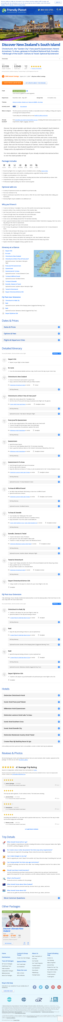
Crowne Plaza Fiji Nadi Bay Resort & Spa (20, 617)
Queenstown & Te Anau (12, 271)
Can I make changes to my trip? (17, 856)
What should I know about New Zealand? (20, 884)
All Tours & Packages (7, 963)
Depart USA (8, 251)
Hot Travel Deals (21, 964)
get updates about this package (36, 83)
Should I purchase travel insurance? (18, 870)
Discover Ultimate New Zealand (13, 930)
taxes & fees (44, 171)
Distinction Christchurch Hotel (17, 385)
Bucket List (25, 102)
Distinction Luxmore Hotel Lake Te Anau (20, 472)
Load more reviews (32, 829)
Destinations (6, 957)
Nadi (6, 303)
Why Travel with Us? (37, 956)
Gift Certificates (21, 975)
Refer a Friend (20, 973)
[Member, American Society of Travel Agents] (9, 999)
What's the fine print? (14, 878)
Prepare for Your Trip (52, 967)
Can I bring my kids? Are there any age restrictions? (23, 862)
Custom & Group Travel (22, 954)
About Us (35, 953)
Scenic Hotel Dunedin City (31, 523)
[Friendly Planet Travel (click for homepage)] (14, 10)
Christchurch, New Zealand (13, 256)
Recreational (23, 106)
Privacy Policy (21, 5)
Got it (58, 2)
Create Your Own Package (23, 958)
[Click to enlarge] (47, 263)
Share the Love (22, 970)
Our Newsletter (21, 966)
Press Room (35, 970)
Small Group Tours (6, 966)
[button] (56, 353)
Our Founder (35, 961)
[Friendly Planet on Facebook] (34, 986)
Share (57, 785)
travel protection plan (32, 1016)
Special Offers (21, 961)
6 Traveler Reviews (36, 68)
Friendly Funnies (36, 975)
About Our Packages (7, 975)
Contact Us (50, 958)
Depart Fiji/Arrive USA (11, 313)
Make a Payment (51, 962)
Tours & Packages (8, 961)
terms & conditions (11, 1017)
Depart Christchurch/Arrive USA (14, 292)
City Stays (40, 102)
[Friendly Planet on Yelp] (59, 986)
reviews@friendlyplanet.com (18, 774)
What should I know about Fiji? (16, 890)
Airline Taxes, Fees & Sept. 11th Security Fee (12, 1012)
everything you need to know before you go (26, 120)
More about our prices (20, 1013)
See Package (8, 943)
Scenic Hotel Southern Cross (17, 523)
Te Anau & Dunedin (11, 281)
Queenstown (9, 268)
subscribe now (8, 991)
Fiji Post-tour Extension (11, 297)
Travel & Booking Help (52, 954)
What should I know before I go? (17, 842)
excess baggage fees (36, 1012)
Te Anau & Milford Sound (12, 276)
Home (4, 953)
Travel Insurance (51, 974)
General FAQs (50, 965)
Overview (5, 59)
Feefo (35, 770)
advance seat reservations (48, 1012)
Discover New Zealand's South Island (17, 785)
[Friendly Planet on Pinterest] (53, 986)
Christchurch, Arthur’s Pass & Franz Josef (17, 259)
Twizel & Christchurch (11, 289)
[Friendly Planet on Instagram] (47, 986)
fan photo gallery (23, 759)
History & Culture (17, 102)
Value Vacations (6, 968)
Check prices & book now (12, 83)
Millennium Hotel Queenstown (17, 430)
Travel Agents (50, 976)
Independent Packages (7, 970)
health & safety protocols (41, 115)
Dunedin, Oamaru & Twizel (13, 284)
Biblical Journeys (6, 973)
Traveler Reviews (36, 965)
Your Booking (50, 960)
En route (7, 253)
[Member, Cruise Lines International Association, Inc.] (39, 999)
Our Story (34, 958)
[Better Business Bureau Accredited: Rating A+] (53, 999)
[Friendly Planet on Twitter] (41, 986)
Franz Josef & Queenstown (13, 266)
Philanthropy (35, 972)
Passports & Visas (51, 972)
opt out (11, 5)
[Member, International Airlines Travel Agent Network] (24, 999)
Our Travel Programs (37, 963)
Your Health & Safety (52, 969)
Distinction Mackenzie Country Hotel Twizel (20, 544)
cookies (3, 5)
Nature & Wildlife (32, 102)
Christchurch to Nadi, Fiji (12, 300)
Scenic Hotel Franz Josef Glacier (18, 404)
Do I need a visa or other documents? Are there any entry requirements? (29, 850)
